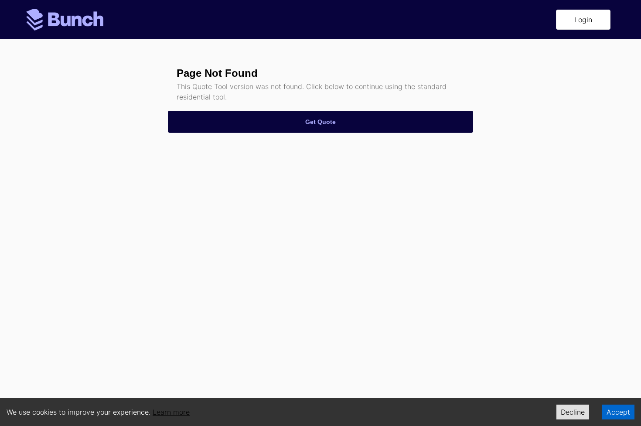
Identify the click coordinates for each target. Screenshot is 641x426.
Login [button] (583, 19)
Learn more (171, 412)
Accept (618, 412)
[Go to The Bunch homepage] (64, 18)
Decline (573, 412)
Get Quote (320, 121)
